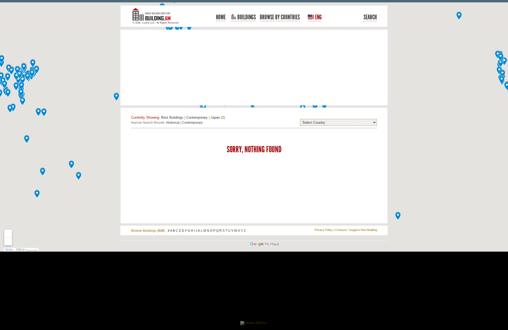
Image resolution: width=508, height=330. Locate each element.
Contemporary (197, 117)
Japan (215, 117)
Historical (173, 122)
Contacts (341, 229)
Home (221, 17)
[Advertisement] (254, 67)
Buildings (246, 17)
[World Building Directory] (153, 17)
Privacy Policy (324, 229)
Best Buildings (172, 117)
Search (370, 17)
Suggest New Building (363, 229)
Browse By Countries (280, 17)
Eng (318, 17)
